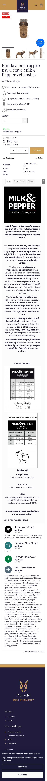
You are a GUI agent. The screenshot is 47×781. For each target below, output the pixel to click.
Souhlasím (22, 775)
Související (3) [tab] (19, 181)
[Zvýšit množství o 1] (25, 150)
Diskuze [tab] (31, 181)
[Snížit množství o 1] (13, 150)
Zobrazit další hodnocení (34, 652)
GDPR (10, 740)
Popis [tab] (9, 181)
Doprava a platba (15, 732)
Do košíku (37, 150)
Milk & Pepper (15, 132)
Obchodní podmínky (16, 736)
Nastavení (22, 767)
